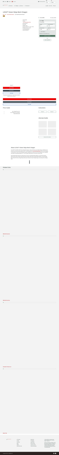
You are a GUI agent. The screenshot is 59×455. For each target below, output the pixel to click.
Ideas (17, 443)
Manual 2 (51, 111)
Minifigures (17, 5)
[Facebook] (29, 163)
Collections (27, 5)
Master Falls (5, 433)
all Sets (18, 440)
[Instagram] (55, 453)
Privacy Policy (33, 443)
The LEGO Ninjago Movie (27, 22)
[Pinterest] (29, 161)
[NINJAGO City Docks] (29, 201)
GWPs (18, 444)
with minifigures (43, 31)
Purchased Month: (50, 24)
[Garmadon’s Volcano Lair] (29, 334)
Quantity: (41, 24)
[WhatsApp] (29, 162)
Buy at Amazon (12, 90)
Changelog (32, 440)
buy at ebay (11, 93)
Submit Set (32, 439)
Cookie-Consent (33, 444)
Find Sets (11, 5)
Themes (22, 5)
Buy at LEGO (11, 87)
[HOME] (3, 14)
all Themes (18, 439)
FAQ (53, 5)
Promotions (14, 1)
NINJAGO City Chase (6, 300)
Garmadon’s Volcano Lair (7, 366)
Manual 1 (42, 111)
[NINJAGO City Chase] (29, 268)
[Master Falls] (29, 400)
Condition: (41, 20)
